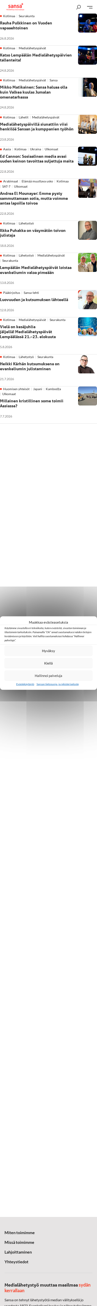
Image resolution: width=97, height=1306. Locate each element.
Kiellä (48, 663)
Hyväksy (48, 651)
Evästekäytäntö (25, 684)
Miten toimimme (20, 1233)
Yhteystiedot (16, 1262)
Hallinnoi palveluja (48, 676)
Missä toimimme (19, 1242)
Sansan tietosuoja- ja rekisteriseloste (58, 684)
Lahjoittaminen (18, 1252)
